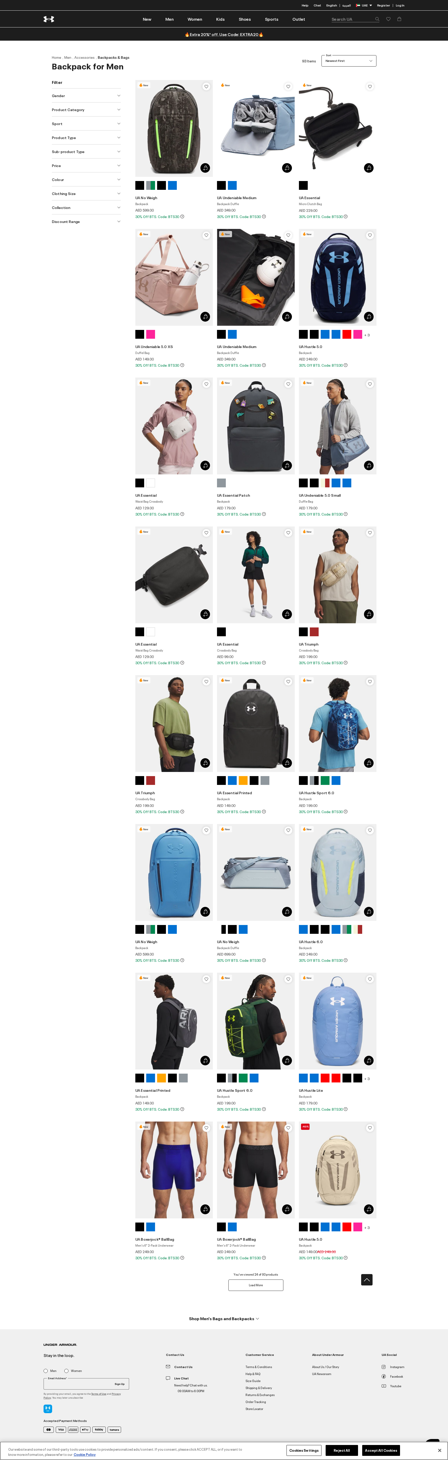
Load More (256, 1285)
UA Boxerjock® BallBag (154, 1239)
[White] (150, 483)
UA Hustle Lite (311, 1090)
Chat (317, 5)
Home (56, 57)
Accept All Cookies (381, 1450)
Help (305, 5)
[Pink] (150, 334)
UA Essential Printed (234, 792)
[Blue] (172, 185)
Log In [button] (400, 5)
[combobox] (355, 19)
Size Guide (253, 1380)
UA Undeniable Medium (236, 197)
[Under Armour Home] (49, 19)
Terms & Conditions (259, 1366)
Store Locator (254, 1408)
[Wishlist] (206, 86)
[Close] (439, 1450)
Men (67, 57)
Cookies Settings (304, 1450)
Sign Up (120, 1383)
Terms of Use (98, 1393)
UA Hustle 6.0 (311, 941)
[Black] (139, 185)
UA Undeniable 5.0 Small (320, 495)
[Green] (325, 780)
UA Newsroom (321, 1373)
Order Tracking (256, 1401)
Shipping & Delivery (259, 1387)
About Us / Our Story (325, 1366)
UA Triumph (309, 643)
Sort (328, 55)
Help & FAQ (253, 1373)
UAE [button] (364, 5)
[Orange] (243, 780)
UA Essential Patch (233, 495)
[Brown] (314, 631)
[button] (169, 19)
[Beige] (325, 483)
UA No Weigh (146, 197)
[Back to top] (367, 1279)
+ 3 (367, 334)
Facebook (396, 1376)
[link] (147, 19)
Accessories (84, 57)
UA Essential (309, 197)
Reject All (342, 1450)
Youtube (395, 1386)
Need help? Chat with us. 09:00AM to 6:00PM (191, 1388)
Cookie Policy (85, 1454)
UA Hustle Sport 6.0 (316, 792)
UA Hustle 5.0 (311, 346)
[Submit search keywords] (376, 19)
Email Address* (57, 1378)
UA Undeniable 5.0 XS (154, 346)
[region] (224, 1451)
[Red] (346, 334)
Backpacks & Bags (113, 57)
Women (76, 1371)
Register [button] (383, 5)
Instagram (397, 1366)
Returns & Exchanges (260, 1394)
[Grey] (150, 185)
